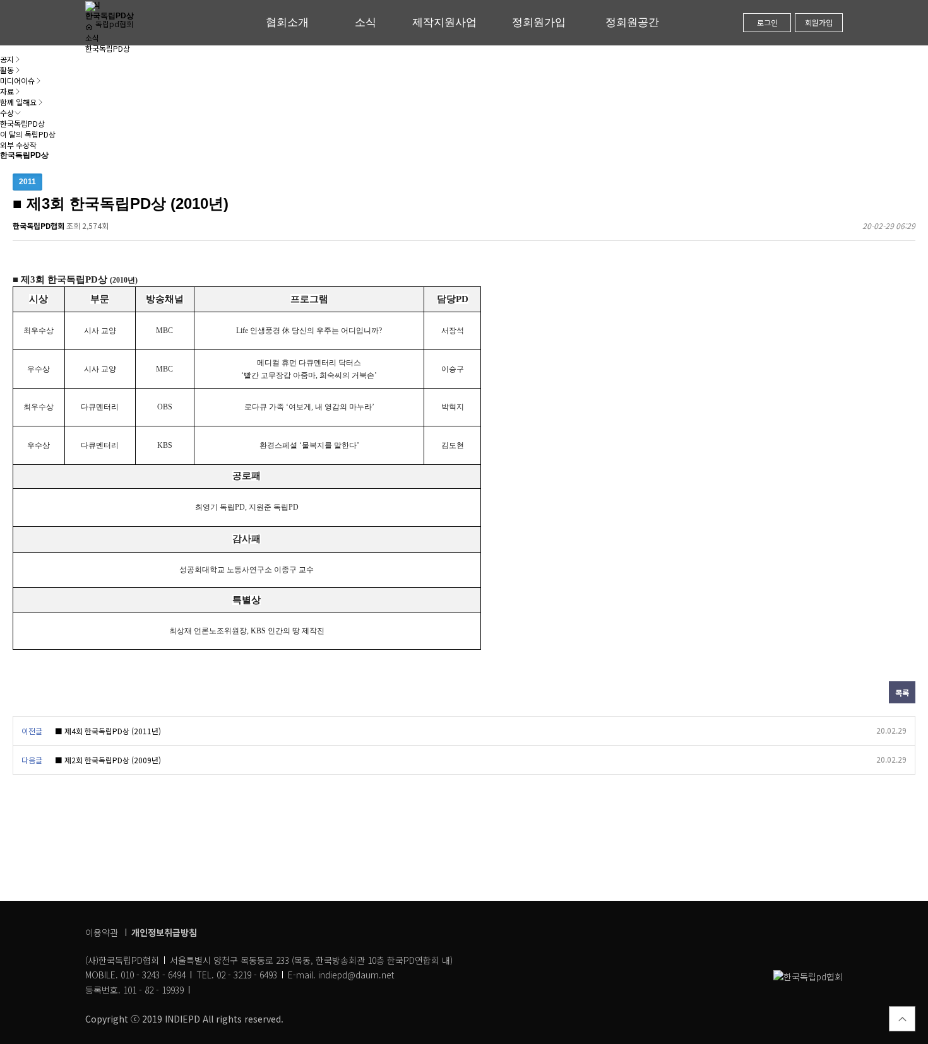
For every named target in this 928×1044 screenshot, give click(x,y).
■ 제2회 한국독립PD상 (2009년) (108, 759)
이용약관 (101, 932)
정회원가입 (539, 22)
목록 (902, 692)
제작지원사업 (444, 22)
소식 (365, 22)
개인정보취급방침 (164, 932)
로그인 (767, 22)
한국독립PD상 (22, 123)
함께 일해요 (18, 102)
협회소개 (287, 22)
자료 (7, 91)
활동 (7, 69)
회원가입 (819, 22)
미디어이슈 (17, 80)
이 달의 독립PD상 (28, 134)
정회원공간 (632, 22)
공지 (7, 59)
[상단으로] (902, 1018)
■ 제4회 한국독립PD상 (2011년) (108, 730)
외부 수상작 (18, 144)
